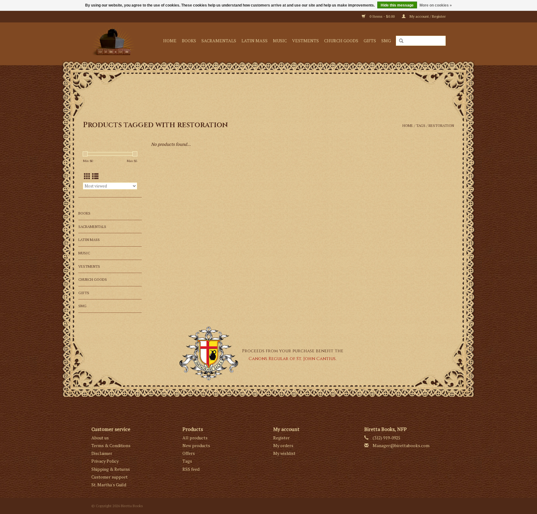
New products (196, 445)
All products (195, 438)
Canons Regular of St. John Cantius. (293, 359)
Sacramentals (218, 41)
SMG (386, 41)
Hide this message (397, 5)
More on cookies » (436, 5)
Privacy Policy (105, 461)
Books (189, 41)
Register (281, 438)
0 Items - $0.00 (382, 16)
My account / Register (427, 16)
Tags (420, 125)
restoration (441, 125)
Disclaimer (101, 453)
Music (280, 41)
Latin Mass (254, 41)
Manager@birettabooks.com (401, 445)
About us (100, 438)
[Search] (401, 41)
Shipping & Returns (110, 469)
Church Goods (341, 41)
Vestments (305, 41)
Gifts (370, 41)
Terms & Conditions (111, 445)
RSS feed (191, 469)
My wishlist (284, 453)
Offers (188, 453)
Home (170, 41)
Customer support (109, 477)
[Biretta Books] (115, 40)
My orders (283, 445)
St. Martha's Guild (108, 485)
